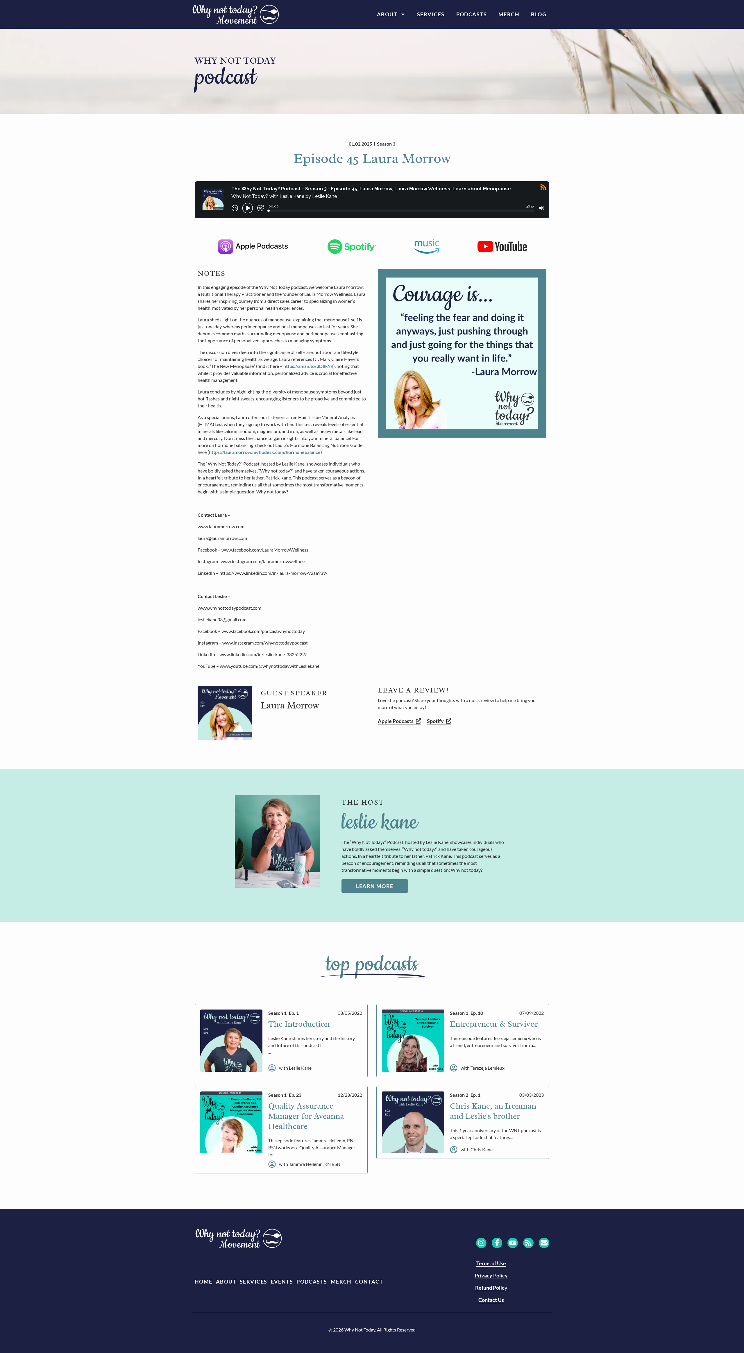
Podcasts (471, 14)
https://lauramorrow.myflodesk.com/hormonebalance (265, 452)
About (387, 14)
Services (431, 14)
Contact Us (491, 1300)
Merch (508, 14)
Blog (538, 14)
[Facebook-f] (497, 1243)
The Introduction (299, 1024)
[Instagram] (481, 1243)
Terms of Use (491, 1263)
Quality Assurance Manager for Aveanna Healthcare (306, 1116)
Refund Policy (491, 1287)
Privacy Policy (491, 1275)
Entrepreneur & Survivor (494, 1024)
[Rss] (528, 1243)
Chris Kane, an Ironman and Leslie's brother (493, 1111)
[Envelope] (544, 1243)
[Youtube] (512, 1243)
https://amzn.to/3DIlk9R (308, 366)
